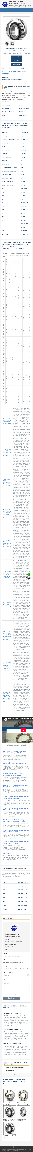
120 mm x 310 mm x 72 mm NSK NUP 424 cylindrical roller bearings (7, 452)
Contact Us (10, 1147)
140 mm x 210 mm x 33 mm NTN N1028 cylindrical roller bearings (7, 575)
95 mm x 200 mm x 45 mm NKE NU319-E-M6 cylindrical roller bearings (7, 513)
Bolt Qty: (4, 160)
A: (2, 188)
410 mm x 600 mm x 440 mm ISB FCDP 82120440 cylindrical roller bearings (7, 635)
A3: (3, 195)
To (5, 960)
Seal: (3, 146)
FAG (4, 894)
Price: (4, 115)
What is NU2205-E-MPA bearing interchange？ (16, 53)
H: (2, 202)
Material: (5, 153)
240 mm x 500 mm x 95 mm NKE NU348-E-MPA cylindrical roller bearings (7, 544)
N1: (3, 230)
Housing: (4, 132)
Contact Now (16, 57)
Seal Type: (5, 143)
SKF (4, 886)
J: (2, 213)
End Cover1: (5, 150)
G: (2, 199)
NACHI (5, 905)
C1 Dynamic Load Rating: (9, 167)
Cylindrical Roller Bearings (17, 13)
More (15, 1075)
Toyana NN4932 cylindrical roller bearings (7, 605)
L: (2, 223)
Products (7, 13)
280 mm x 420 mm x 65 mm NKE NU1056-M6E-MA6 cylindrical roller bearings (7, 666)
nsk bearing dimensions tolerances (15, 1013)
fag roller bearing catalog (13, 1044)
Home (2, 13)
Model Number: (7, 108)
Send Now (11, 998)
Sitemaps (21, 1147)
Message (6, 983)
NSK (4, 882)
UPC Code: (5, 234)
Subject (6, 966)
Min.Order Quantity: (8, 112)
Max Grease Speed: (8, 178)
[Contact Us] (29, 576)
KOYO (4, 901)
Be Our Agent (17, 64)
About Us (4, 1147)
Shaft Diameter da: (7, 181)
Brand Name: (6, 105)
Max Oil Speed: (6, 174)
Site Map (16, 1147)
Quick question (8, 972)
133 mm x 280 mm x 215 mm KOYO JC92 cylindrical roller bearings (7, 483)
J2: (3, 220)
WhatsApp (17, 61)
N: (2, 227)
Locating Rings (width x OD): (10, 139)
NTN (4, 890)
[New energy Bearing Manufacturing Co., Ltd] (5, 4)
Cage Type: (5, 164)
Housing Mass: (6, 157)
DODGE (5, 909)
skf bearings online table (13, 1029)
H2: (3, 209)
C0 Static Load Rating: (9, 171)
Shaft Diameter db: (7, 185)
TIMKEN (5, 898)
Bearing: (4, 136)
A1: (3, 192)
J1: (3, 216)
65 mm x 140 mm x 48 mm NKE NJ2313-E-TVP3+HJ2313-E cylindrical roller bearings (7, 697)
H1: (3, 206)
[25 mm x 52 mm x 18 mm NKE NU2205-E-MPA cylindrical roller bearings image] (16, 30)
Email (5, 953)
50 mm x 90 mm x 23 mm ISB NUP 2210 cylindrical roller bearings (7, 422)
